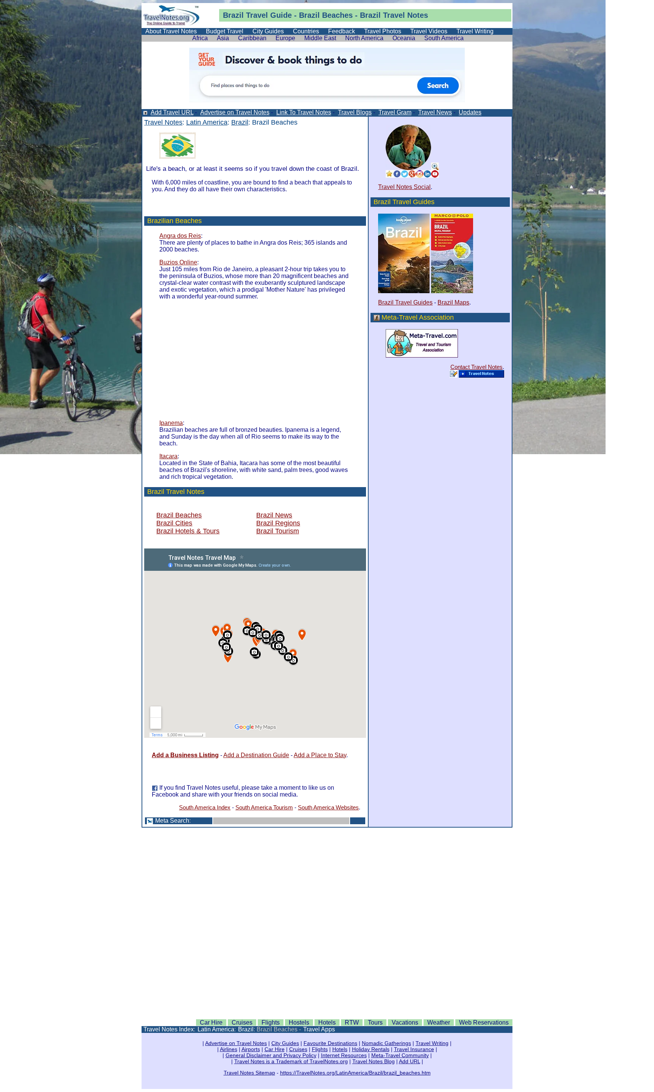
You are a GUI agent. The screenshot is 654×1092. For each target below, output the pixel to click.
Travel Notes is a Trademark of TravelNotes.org (291, 1061)
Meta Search (172, 820)
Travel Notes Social (404, 187)
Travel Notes (405, 15)
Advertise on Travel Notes (234, 112)
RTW (352, 1022)
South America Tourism (264, 807)
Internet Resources (344, 1055)
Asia (223, 38)
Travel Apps (319, 1029)
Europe (285, 38)
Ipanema (171, 423)
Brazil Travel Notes (175, 491)
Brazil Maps (453, 302)
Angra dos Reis (180, 236)
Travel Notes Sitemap (249, 1073)
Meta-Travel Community (400, 1055)
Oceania (403, 38)
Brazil (239, 122)
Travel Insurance (414, 1049)
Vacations (405, 1022)
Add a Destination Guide (256, 755)
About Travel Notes (171, 31)
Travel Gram (394, 112)
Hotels (327, 1022)
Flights (271, 1022)
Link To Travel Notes (303, 112)
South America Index (204, 807)
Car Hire (211, 1022)
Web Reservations (484, 1022)
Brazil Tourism (277, 531)
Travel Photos (382, 31)
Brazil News (274, 515)
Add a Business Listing (185, 755)
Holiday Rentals (370, 1049)
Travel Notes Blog (373, 1061)
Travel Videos (428, 31)
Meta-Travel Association (418, 317)
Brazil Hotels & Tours (188, 531)
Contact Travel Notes (476, 367)
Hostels (299, 1022)
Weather (438, 1022)
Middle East (320, 38)
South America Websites (328, 807)
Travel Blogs (355, 112)
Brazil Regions (278, 523)
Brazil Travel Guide (257, 15)
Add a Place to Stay (320, 755)
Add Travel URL (172, 112)
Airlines (228, 1049)
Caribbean (252, 38)
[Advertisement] (223, 359)
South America (444, 38)
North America (364, 38)
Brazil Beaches (179, 515)
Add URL (409, 1061)
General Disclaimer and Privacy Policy (271, 1055)
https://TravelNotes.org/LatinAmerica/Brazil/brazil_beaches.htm (355, 1073)
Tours (375, 1022)
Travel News (435, 112)
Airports (250, 1049)
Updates (470, 112)
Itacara (168, 456)
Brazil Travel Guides (405, 302)
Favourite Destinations (330, 1043)
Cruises (242, 1022)
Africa (200, 38)
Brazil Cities (174, 523)
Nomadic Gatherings (386, 1043)
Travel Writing (475, 31)
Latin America (206, 122)
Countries (306, 31)
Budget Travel (224, 31)
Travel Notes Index (168, 1029)
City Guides (268, 31)
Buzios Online (178, 262)
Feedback (341, 31)
